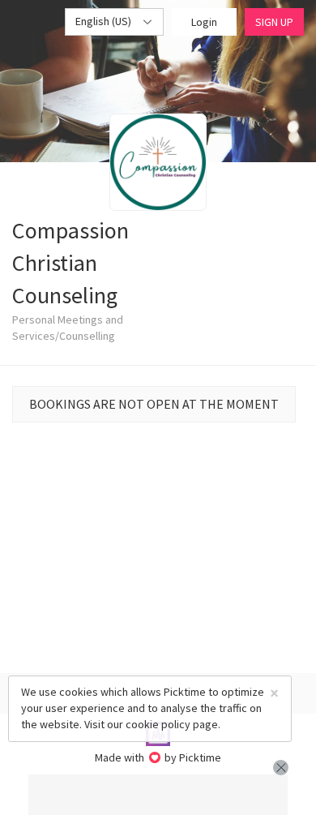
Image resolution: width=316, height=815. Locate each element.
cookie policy (158, 724)
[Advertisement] (158, 794)
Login (204, 22)
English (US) (104, 21)
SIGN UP (274, 22)
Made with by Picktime (158, 757)
